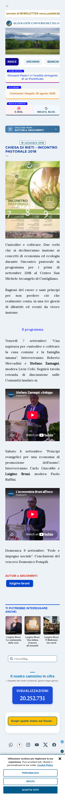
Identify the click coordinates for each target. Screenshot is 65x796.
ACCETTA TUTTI (30, 790)
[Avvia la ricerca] (11, 658)
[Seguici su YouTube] (37, 744)
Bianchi (41, 61)
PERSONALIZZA (30, 773)
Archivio (21, 61)
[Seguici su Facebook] (54, 744)
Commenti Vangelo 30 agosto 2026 (32, 93)
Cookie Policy (45, 765)
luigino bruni (20, 583)
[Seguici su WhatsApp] (11, 744)
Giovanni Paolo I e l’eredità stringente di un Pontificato (33, 77)
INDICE (12, 61)
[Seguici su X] (45, 744)
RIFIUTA (30, 781)
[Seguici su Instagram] (28, 744)
